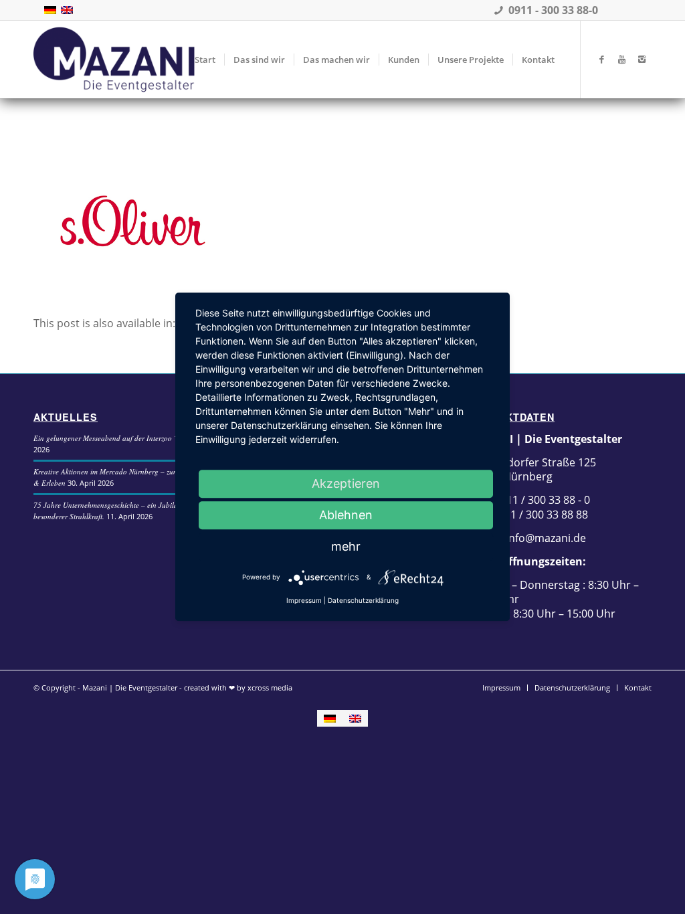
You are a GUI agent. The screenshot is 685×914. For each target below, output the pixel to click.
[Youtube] (621, 59)
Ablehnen (346, 515)
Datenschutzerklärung (363, 600)
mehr (346, 546)
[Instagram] (641, 59)
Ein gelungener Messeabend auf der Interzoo (102, 438)
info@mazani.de (544, 538)
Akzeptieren (346, 483)
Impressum (304, 600)
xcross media (270, 687)
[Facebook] (601, 59)
